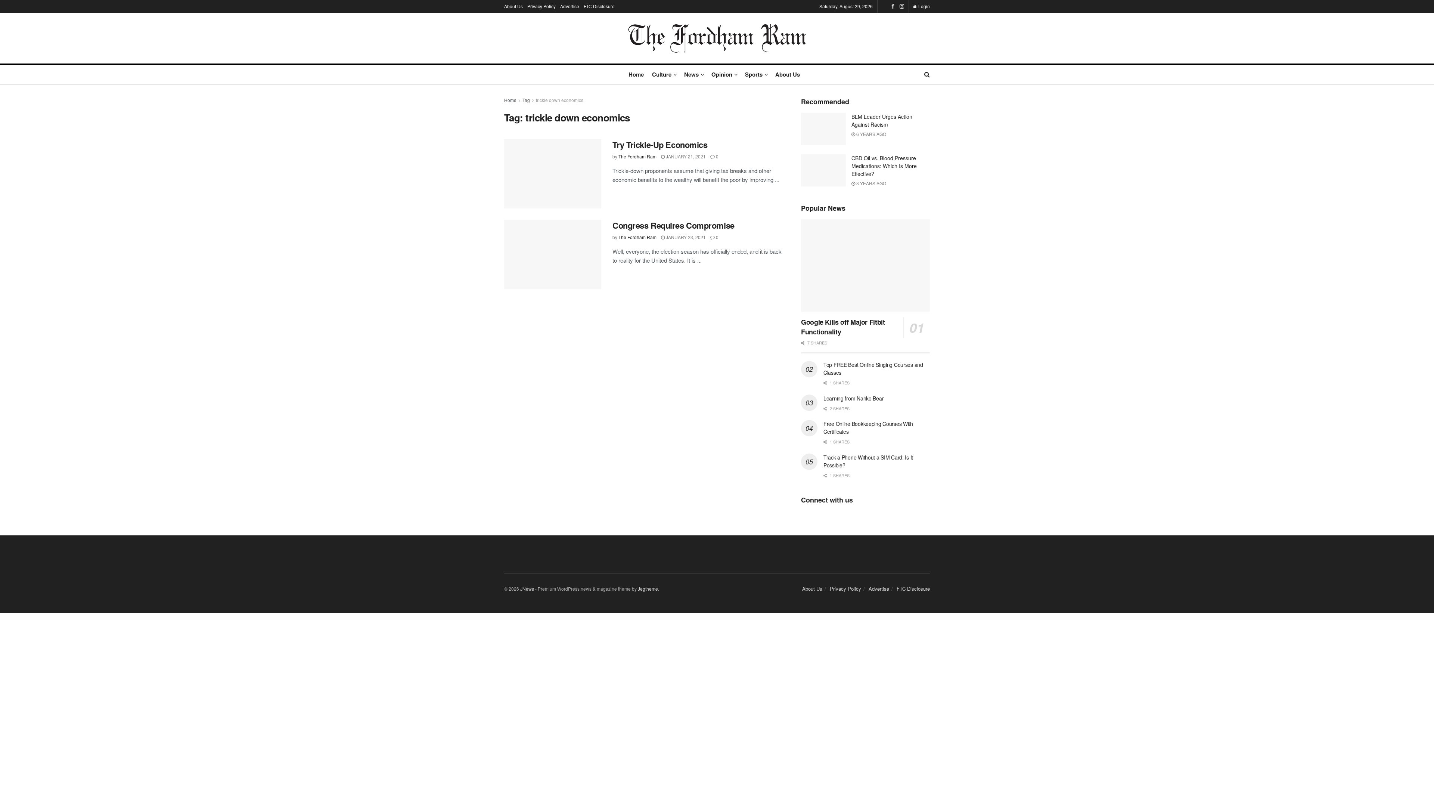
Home (636, 74)
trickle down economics (559, 100)
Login (923, 6)
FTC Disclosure (599, 6)
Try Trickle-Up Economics (659, 145)
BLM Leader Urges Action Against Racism (881, 120)
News (691, 74)
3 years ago (870, 183)
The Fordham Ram (637, 156)
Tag (526, 100)
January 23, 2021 (685, 237)
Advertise (569, 6)
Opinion (721, 74)
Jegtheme (648, 588)
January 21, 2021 (685, 156)
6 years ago (870, 134)
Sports (754, 74)
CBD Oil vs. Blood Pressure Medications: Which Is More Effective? (884, 165)
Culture (661, 74)
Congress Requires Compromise (673, 225)
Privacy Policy (541, 6)
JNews (527, 588)
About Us (513, 6)
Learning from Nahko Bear (853, 398)
